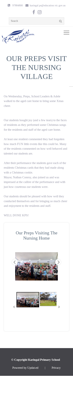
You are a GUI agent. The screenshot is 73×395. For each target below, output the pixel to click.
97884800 (17, 5)
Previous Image (15, 262)
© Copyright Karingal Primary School (35, 359)
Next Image (58, 262)
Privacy (56, 367)
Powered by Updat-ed (25, 367)
